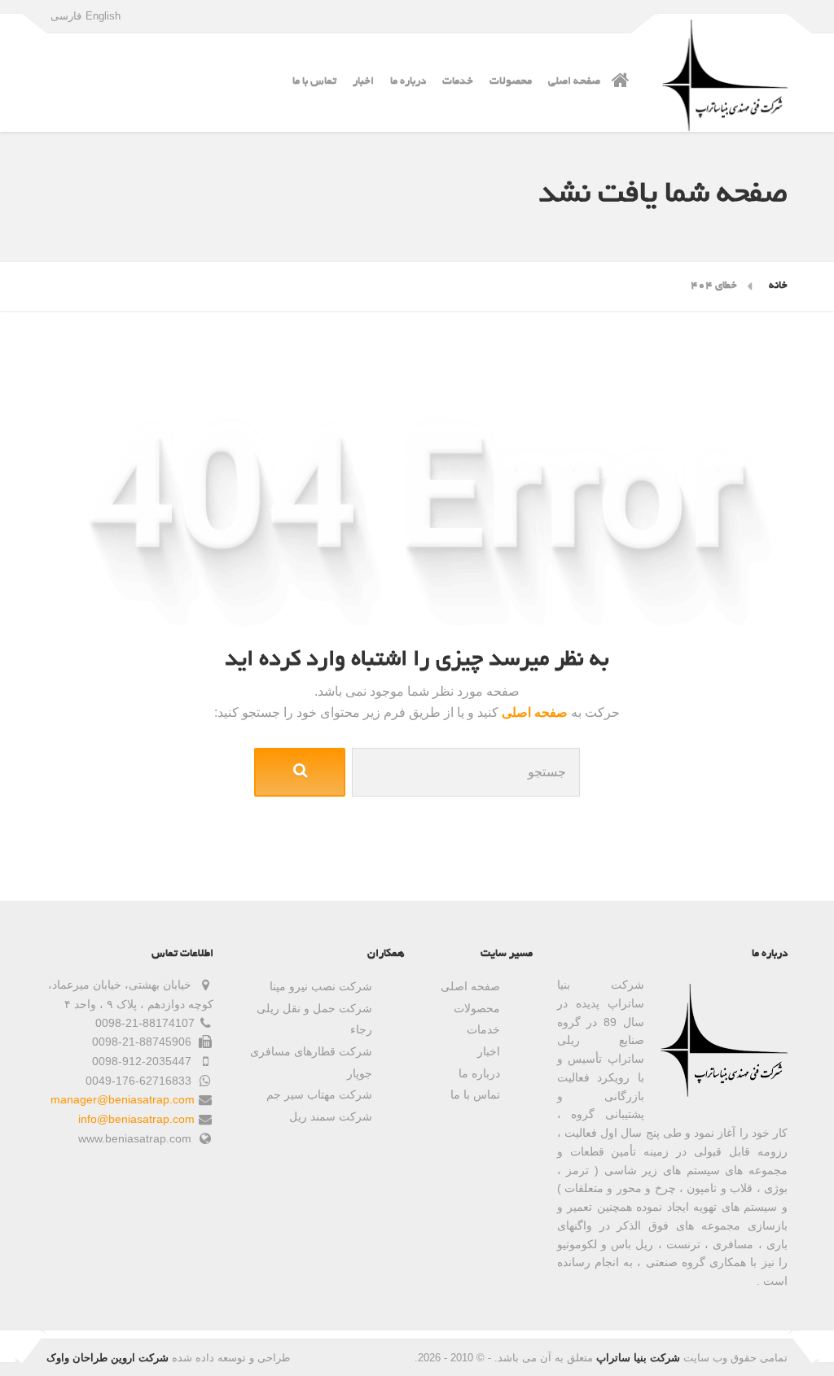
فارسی (65, 16)
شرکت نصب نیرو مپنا (321, 986)
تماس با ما (314, 82)
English (103, 16)
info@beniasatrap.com (136, 1118)
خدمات (457, 82)
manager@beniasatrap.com (122, 1099)
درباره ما (408, 82)
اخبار (363, 82)
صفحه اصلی (574, 82)
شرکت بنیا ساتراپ (638, 1358)
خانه (778, 286)
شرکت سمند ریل (330, 1116)
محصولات (510, 82)
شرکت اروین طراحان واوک (107, 1358)
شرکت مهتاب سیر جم (319, 1094)
